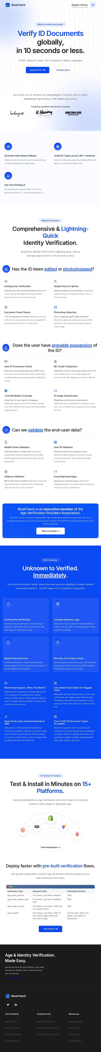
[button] (93, 5)
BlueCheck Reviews (12, 978)
